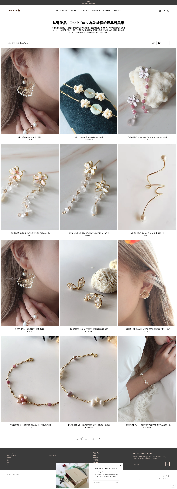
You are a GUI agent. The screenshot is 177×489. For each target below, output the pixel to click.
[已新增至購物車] (168, 10)
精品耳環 (96, 453)
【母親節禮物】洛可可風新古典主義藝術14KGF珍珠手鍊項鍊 (88, 425)
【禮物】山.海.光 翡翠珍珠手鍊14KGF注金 (88, 137)
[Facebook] (166, 476)
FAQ (8, 462)
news (9, 458)
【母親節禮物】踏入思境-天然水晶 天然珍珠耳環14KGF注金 (88, 233)
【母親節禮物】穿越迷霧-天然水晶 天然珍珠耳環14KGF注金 (30, 233)
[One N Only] (13, 10)
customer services (54, 453)
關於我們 (106, 11)
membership (11, 455)
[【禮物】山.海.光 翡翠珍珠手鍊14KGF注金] (88, 91)
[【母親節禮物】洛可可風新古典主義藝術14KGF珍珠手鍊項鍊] (88, 379)
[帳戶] (160, 10)
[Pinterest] (169, 476)
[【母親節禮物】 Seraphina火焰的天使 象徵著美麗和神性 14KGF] (147, 283)
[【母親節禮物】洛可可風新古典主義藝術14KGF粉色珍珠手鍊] (30, 379)
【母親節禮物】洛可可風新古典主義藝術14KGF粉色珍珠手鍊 (30, 425)
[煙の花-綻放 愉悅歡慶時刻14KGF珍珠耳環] (30, 283)
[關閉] (120, 465)
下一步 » (98, 438)
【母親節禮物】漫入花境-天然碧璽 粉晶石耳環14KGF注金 (147, 137)
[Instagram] (163, 476)
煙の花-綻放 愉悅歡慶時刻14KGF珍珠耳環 (29, 329)
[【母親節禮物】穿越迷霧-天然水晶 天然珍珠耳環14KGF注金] (30, 187)
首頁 (8, 43)
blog (8, 460)
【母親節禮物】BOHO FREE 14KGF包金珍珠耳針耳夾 (88, 329)
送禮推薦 (84, 11)
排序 (153, 43)
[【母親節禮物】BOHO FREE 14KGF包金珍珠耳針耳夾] (88, 283)
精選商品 (73, 11)
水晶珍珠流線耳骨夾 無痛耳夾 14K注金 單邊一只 (147, 233)
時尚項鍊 (96, 458)
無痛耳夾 (96, 455)
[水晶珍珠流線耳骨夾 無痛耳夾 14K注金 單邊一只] (147, 187)
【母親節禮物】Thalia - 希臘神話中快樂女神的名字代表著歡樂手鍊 (147, 425)
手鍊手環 (96, 460)
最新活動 (95, 11)
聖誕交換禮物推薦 (61, 11)
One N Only (15, 474)
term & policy (53, 455)
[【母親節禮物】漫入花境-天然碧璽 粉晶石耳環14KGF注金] (147, 91)
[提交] (167, 464)
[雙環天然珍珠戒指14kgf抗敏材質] (30, 91)
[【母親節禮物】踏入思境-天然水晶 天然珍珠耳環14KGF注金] (88, 187)
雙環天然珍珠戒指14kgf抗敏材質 (29, 137)
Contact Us (11, 465)
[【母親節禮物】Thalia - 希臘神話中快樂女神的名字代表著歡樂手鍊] (147, 379)
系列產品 (14, 43)
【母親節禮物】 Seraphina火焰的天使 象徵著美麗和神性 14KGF (147, 329)
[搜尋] (164, 10)
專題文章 (117, 11)
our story (10, 453)
